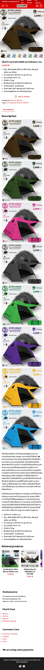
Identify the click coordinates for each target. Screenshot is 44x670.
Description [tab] (8, 109)
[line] (23, 666)
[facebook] (20, 666)
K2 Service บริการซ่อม (10, 634)
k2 (6, 103)
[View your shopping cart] (41, 6)
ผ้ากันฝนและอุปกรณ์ (9, 621)
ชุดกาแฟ (5, 618)
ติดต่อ (5, 641)
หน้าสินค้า (6, 636)
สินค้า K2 (13, 100)
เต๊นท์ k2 (26, 103)
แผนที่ (5, 639)
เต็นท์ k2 (19, 100)
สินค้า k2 (20, 103)
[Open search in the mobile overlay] (7, 5)
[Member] (37, 6)
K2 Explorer (12, 103)
